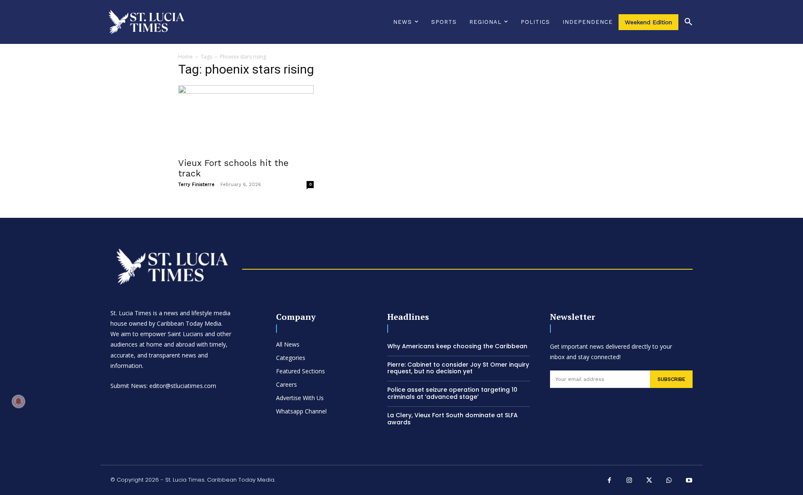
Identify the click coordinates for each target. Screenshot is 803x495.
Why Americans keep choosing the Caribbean (457, 346)
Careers (286, 384)
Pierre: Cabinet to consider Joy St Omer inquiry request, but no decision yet (458, 368)
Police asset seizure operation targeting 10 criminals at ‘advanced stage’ (452, 393)
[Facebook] (610, 481)
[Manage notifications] (18, 401)
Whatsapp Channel (301, 411)
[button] (688, 22)
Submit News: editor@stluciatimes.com (163, 386)
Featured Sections (300, 371)
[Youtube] (689, 481)
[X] (649, 481)
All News (287, 344)
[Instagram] (629, 481)
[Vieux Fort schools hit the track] (246, 118)
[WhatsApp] (669, 481)
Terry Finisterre (196, 184)
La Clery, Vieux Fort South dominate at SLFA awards (452, 418)
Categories (290, 358)
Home (185, 56)
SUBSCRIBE (671, 379)
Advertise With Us (300, 398)
